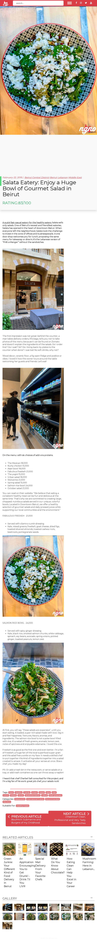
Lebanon (63, 177)
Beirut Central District (37, 177)
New (48, 792)
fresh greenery (55, 795)
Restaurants (20, 799)
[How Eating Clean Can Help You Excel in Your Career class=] (72, 849)
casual (44, 795)
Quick (20, 795)
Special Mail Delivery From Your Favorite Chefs (40, 869)
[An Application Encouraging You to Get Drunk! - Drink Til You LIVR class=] (25, 849)
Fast (54, 792)
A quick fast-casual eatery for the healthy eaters (27, 222)
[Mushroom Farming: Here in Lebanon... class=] (87, 849)
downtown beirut (33, 795)
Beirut (53, 177)
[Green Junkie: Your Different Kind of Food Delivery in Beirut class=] (9, 849)
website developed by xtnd (48, 938)
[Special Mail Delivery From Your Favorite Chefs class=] (40, 849)
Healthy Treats (22, 806)
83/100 (24, 203)
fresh (11, 792)
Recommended (52, 799)
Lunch (5, 795)
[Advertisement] (48, 153)
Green (34, 792)
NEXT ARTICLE (74, 814)
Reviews (6, 802)
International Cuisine (35, 799)
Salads (13, 795)
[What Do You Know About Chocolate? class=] (56, 849)
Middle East (75, 177)
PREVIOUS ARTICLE (26, 816)
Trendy (27, 792)
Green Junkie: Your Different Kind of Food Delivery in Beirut (9, 872)
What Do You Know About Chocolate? (58, 865)
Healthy (18, 792)
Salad (41, 792)
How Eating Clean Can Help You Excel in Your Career (71, 872)
